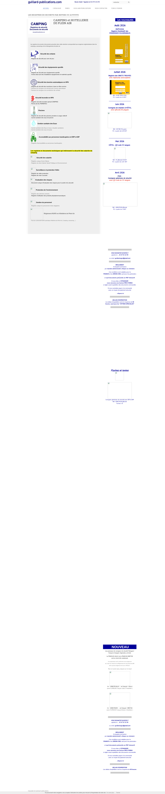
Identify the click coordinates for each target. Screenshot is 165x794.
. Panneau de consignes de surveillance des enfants (45, 90)
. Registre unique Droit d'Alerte (40, 161)
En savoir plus (110, 792)
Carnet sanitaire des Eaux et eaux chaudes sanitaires (47, 128)
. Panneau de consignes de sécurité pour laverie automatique (48, 88)
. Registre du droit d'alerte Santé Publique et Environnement (49, 163)
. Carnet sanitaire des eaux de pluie (41, 130)
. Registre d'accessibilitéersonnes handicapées (46, 143)
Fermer (118, 792)
